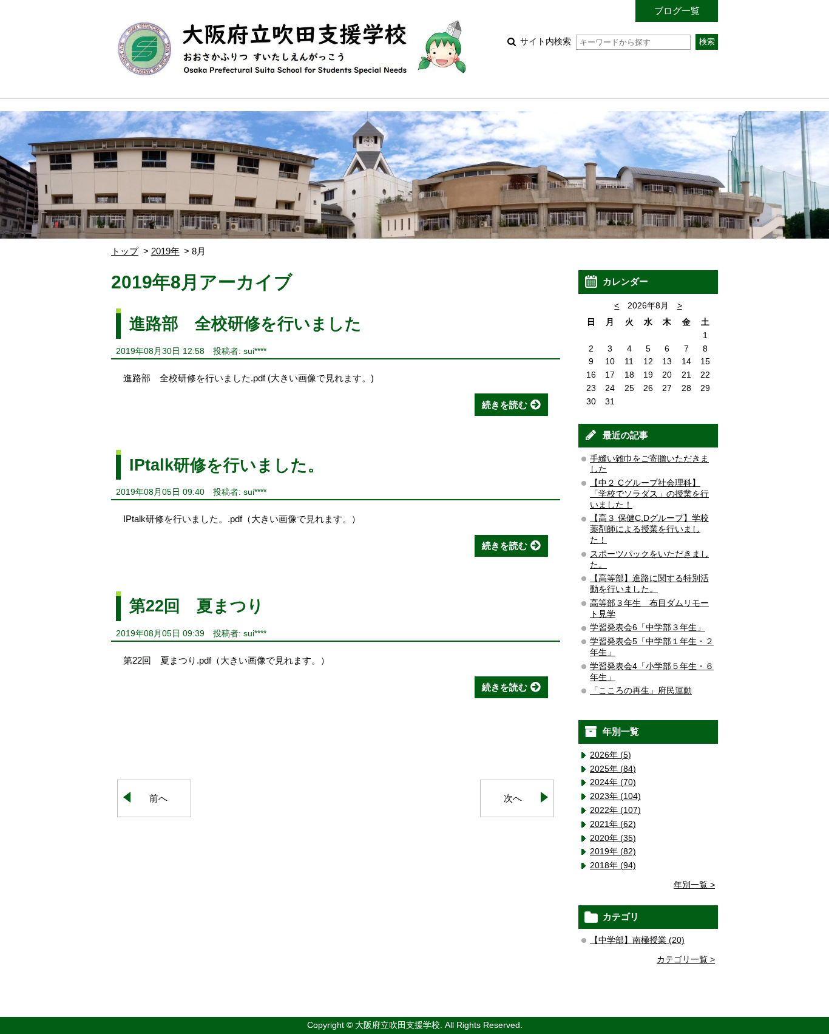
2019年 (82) (613, 851)
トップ (124, 251)
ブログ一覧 (677, 10)
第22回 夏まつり (196, 605)
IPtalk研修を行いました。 (226, 464)
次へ (513, 798)
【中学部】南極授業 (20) (637, 940)
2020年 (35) (613, 838)
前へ (158, 798)
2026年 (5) (610, 755)
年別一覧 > (694, 884)
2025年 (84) (613, 769)
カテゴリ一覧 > (686, 959)
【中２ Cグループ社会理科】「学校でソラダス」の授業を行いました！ (649, 493)
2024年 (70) (613, 782)
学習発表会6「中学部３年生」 (647, 627)
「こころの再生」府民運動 (641, 690)
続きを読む (504, 405)
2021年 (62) (613, 824)
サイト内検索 (546, 41)
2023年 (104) (615, 796)
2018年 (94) (613, 865)
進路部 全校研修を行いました (245, 323)
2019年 (165, 251)
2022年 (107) (615, 810)
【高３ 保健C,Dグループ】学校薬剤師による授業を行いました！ (649, 529)
